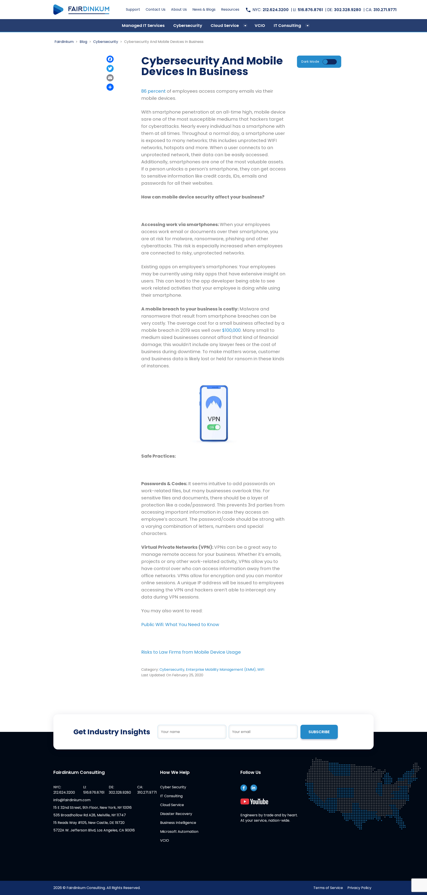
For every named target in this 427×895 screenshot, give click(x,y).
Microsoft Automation (179, 831)
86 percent (154, 91)
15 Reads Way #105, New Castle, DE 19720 (89, 822)
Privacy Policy (359, 887)
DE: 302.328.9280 (120, 790)
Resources (230, 9)
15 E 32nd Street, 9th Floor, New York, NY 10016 (92, 807)
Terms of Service (328, 887)
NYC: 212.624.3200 (64, 790)
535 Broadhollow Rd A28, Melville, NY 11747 (89, 815)
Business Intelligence (178, 822)
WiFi (260, 669)
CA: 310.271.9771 (147, 790)
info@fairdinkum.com (72, 800)
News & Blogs (204, 9)
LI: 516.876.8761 (94, 790)
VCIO (260, 25)
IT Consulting (287, 25)
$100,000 (231, 330)
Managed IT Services (143, 25)
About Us (179, 9)
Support (133, 9)
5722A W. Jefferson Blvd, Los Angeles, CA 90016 (94, 830)
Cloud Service (225, 25)
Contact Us (155, 9)
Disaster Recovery (176, 813)
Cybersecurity (187, 25)
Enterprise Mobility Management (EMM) (221, 669)
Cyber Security (173, 787)
